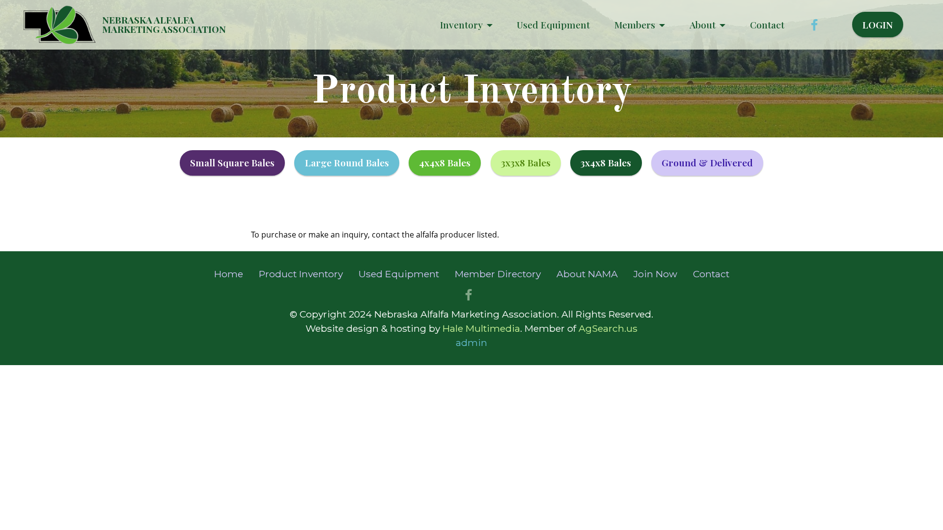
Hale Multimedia (481, 328)
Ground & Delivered (707, 162)
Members (634, 24)
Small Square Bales (232, 162)
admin (471, 342)
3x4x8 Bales (606, 162)
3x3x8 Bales (526, 162)
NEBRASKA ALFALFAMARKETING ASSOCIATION (164, 24)
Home (228, 274)
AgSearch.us (608, 328)
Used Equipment (553, 24)
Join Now (655, 274)
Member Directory (498, 274)
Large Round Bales (347, 162)
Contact (767, 24)
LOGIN (877, 24)
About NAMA (587, 274)
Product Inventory (301, 274)
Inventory (461, 24)
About (703, 24)
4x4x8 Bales (445, 162)
